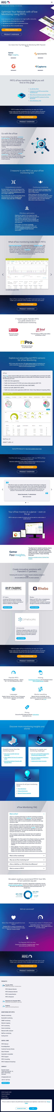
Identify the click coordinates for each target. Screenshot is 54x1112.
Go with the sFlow (34, 89)
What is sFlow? (14, 814)
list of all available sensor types (34, 449)
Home (2, 5)
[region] (26, 1105)
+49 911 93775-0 (5, 1079)
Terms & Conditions (5, 1094)
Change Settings (5, 1098)
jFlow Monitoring (22, 788)
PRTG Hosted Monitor (38, 681)
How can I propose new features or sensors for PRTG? (39, 758)
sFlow (6, 375)
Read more (7, 607)
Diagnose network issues (15, 245)
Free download (11, 30)
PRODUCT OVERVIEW (11, 34)
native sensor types (30, 363)
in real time (27, 249)
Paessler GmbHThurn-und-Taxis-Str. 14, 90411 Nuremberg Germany (7, 1072)
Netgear (19, 198)
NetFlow (29, 818)
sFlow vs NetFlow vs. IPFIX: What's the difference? (24, 864)
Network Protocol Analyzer (24, 793)
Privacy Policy (4, 1096)
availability (21, 229)
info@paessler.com (6, 1077)
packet (33, 827)
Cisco (8, 198)
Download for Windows (34, 679)
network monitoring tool (15, 192)
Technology (12, 5)
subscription (36, 714)
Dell (11, 198)
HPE (13, 198)
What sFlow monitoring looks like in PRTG (40, 94)
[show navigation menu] (52, 2)
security (34, 219)
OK (33, 1108)
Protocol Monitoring (23, 791)
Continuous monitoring (40, 187)
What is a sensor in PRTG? (17, 868)
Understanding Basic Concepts (38, 761)
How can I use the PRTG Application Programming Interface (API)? (40, 754)
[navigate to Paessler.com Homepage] (5, 2)
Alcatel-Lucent (18, 197)
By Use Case (7, 5)
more (45, 699)
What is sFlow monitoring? (17, 855)
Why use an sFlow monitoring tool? (19, 860)
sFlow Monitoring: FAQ (35, 100)
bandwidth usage (38, 245)
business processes (25, 227)
